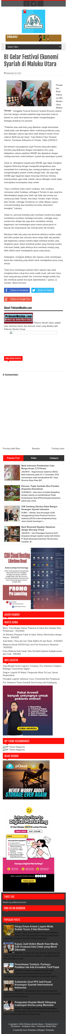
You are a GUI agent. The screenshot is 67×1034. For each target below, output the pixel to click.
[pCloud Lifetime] (26, 799)
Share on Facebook (19, 290)
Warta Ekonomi (19, 283)
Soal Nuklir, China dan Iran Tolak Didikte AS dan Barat (27, 641)
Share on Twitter (45, 290)
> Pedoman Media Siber (46, 1026)
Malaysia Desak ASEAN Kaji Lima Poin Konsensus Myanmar (30, 644)
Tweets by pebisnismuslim (14, 902)
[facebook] (27, 4)
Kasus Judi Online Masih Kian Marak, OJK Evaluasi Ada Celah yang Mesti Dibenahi (36, 947)
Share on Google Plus (20, 299)
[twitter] (33, 4)
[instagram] (40, 4)
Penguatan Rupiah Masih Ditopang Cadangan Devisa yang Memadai (35, 1003)
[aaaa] (33, 38)
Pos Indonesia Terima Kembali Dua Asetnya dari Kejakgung (30, 682)
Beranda (36, 448)
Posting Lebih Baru (11, 448)
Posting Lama (58, 448)
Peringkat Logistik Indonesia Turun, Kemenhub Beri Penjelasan (31, 679)
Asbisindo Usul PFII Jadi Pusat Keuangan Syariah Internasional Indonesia (34, 984)
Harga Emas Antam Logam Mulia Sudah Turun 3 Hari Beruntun (34, 928)
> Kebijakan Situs (28, 1026)
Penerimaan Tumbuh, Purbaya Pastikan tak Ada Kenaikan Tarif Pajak (37, 965)
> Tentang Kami (50, 1024)
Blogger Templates (46, 1030)
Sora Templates (29, 1030)
